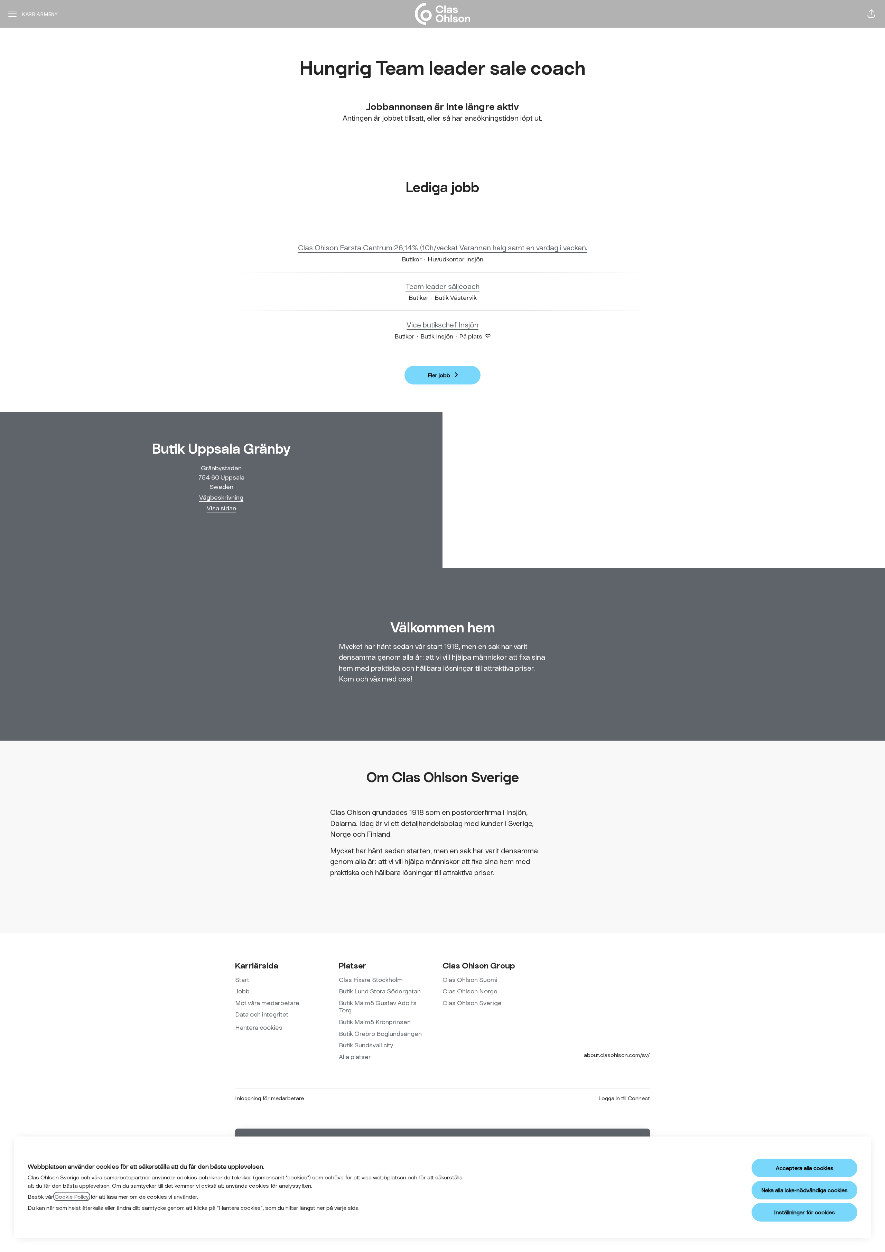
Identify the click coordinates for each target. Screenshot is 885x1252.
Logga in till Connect (624, 1098)
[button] (871, 14)
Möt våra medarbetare (267, 1003)
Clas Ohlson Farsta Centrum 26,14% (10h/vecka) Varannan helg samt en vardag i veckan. (442, 247)
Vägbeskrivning (221, 497)
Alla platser (355, 1056)
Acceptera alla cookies (804, 1168)
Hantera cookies (258, 1027)
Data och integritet (261, 1014)
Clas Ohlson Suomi (469, 979)
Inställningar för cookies (804, 1212)
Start (242, 979)
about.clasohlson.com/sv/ (617, 1054)
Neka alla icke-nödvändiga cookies (804, 1190)
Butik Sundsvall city (366, 1045)
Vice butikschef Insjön (442, 324)
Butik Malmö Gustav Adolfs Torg (378, 1006)
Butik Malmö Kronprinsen (375, 1022)
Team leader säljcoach (442, 286)
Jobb (242, 991)
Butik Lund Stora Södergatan (380, 991)
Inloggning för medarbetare (269, 1098)
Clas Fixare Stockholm (371, 979)
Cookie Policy (72, 1196)
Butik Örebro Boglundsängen (380, 1033)
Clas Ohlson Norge (469, 991)
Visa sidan (221, 508)
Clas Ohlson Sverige (472, 1003)
